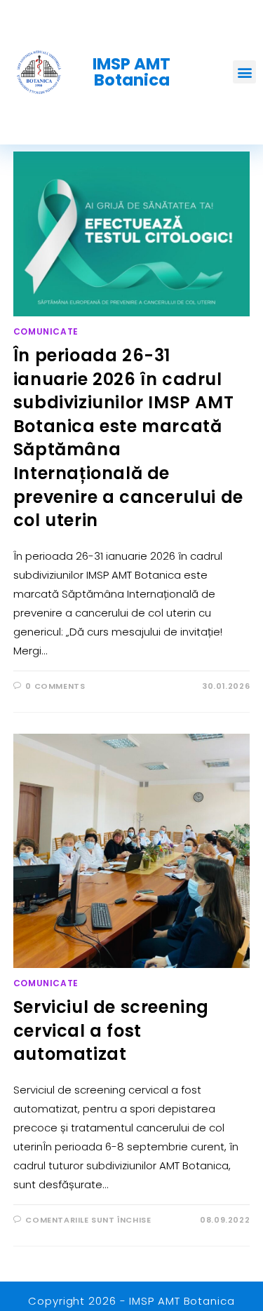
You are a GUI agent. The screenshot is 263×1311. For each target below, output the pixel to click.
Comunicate (46, 331)
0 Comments (55, 686)
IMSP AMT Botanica (131, 72)
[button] (244, 71)
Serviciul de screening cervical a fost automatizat (111, 1030)
